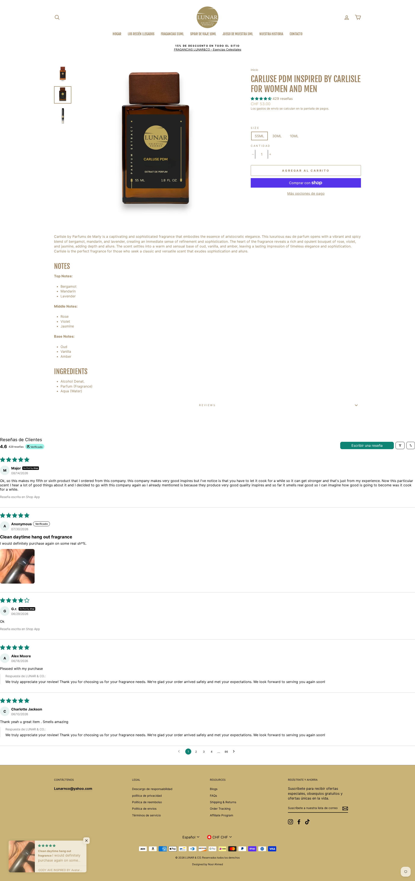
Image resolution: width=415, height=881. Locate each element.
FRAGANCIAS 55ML (172, 34)
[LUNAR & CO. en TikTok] (307, 821)
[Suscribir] (345, 808)
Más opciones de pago (306, 193)
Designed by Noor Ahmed (207, 864)
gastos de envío (268, 108)
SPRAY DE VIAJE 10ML (203, 34)
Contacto (296, 34)
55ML (259, 136)
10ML (294, 136)
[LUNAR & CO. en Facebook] (299, 821)
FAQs (213, 795)
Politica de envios (144, 808)
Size (255, 127)
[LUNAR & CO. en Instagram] (290, 821)
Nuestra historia (271, 34)
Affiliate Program (221, 815)
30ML (277, 136)
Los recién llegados (141, 34)
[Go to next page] (234, 752)
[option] (207, 48)
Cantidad (261, 145)
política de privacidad (147, 795)
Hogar (117, 34)
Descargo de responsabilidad (152, 789)
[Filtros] (400, 445)
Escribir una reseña (367, 445)
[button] (262, 98)
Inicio (254, 70)
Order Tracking (220, 808)
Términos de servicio (146, 815)
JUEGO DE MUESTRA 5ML (238, 34)
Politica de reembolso (147, 802)
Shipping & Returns (223, 802)
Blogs (213, 789)
